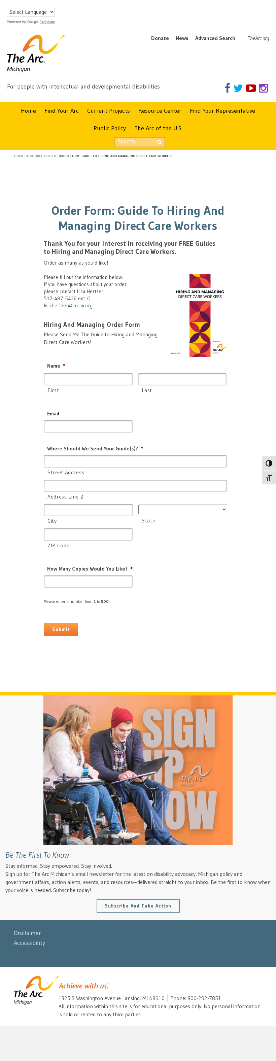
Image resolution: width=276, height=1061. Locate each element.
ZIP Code (58, 545)
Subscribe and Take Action (138, 906)
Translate (47, 22)
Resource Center (159, 110)
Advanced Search (215, 38)
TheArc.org (258, 38)
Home (28, 110)
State (148, 520)
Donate (160, 38)
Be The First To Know (37, 855)
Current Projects (108, 110)
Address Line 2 (65, 496)
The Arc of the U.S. (158, 128)
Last (147, 390)
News (182, 38)
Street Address (65, 472)
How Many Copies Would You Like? (90, 568)
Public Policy (110, 128)
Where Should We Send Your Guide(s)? (95, 448)
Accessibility (29, 943)
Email (53, 413)
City (52, 520)
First (53, 390)
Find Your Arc (61, 110)
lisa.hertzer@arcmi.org (68, 305)
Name (56, 365)
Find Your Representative (222, 110)
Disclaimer (27, 933)
